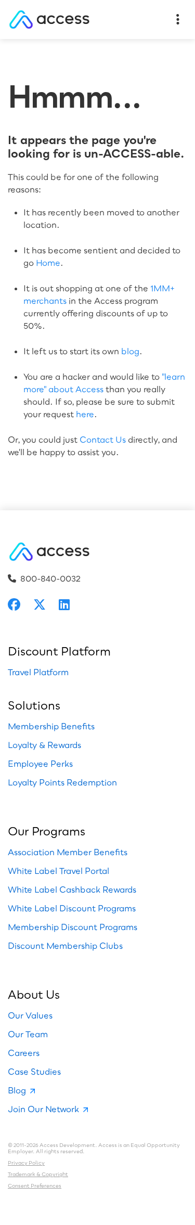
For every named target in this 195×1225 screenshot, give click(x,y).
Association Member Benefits (67, 852)
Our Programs (46, 831)
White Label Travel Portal (58, 871)
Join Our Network (43, 1109)
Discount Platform (59, 651)
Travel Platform (38, 672)
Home (48, 262)
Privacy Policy (26, 1162)
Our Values (30, 1015)
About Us (34, 994)
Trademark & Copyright (38, 1174)
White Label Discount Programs (72, 908)
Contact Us (103, 439)
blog (130, 351)
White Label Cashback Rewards (72, 889)
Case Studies (34, 1071)
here (85, 414)
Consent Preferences (34, 1185)
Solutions (34, 705)
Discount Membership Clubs (65, 945)
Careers (24, 1053)
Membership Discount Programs (72, 927)
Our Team (28, 1034)
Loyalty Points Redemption (62, 782)
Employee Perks (40, 763)
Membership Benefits (51, 726)
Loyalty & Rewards (44, 745)
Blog (17, 1090)
